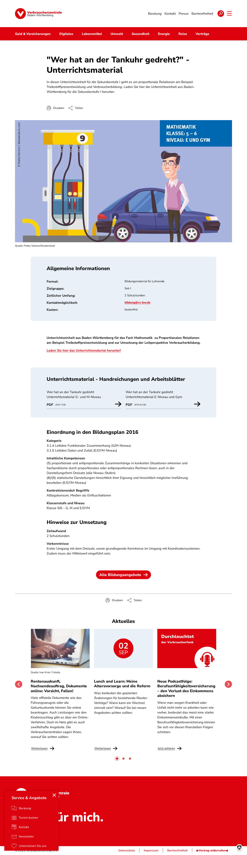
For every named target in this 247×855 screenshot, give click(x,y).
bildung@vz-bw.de (137, 302)
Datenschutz (126, 850)
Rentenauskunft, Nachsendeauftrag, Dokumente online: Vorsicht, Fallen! (59, 686)
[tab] (117, 758)
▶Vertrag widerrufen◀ (212, 850)
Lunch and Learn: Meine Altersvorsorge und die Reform (122, 684)
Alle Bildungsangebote (120, 574)
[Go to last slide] (18, 684)
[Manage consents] (239, 847)
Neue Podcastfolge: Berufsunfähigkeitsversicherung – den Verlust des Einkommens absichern (186, 688)
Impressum (151, 850)
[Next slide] (228, 684)
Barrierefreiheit (177, 850)
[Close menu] (54, 795)
